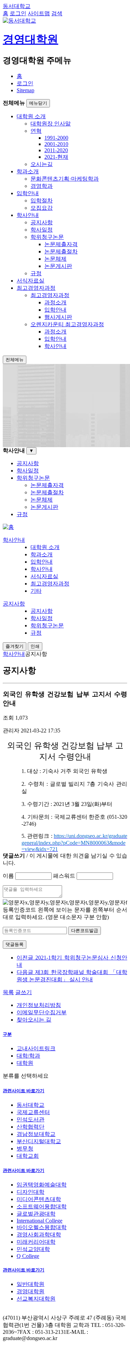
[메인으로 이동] (8, 527)
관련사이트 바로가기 (23, 1090)
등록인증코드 (19, 910)
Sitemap (25, 90)
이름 (8, 876)
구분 (7, 1034)
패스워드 (64, 876)
